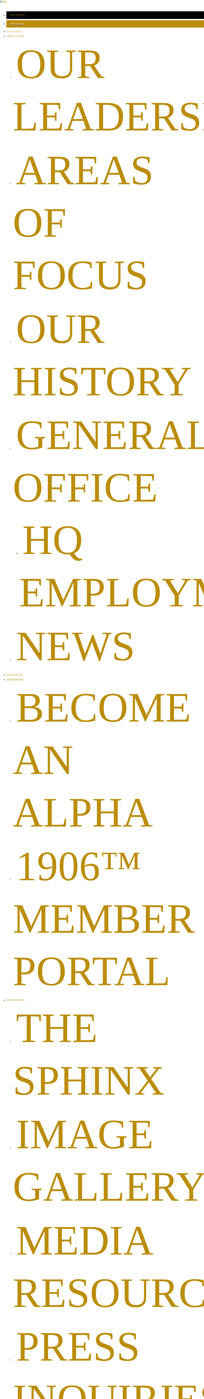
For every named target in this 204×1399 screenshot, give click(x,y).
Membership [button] (14, 679)
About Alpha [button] (15, 36)
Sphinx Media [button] (15, 1000)
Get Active (14, 31)
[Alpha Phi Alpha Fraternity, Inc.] (102, 4)
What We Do (14, 675)
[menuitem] (105, 15)
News (75, 646)
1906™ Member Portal (104, 918)
